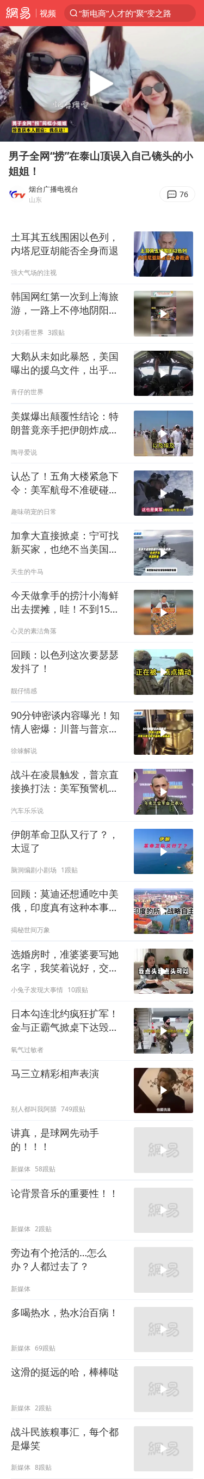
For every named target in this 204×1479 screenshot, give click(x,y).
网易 (18, 13)
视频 (48, 13)
